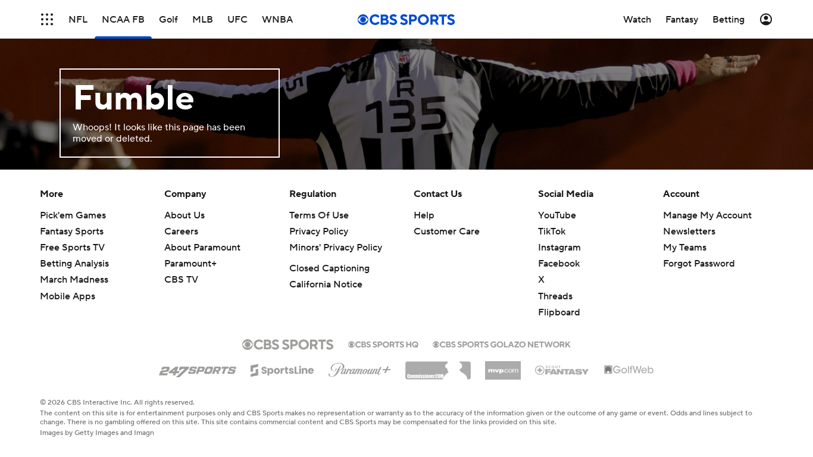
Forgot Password (699, 264)
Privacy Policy (318, 231)
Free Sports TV (72, 247)
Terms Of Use (319, 215)
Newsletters (689, 231)
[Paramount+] (360, 368)
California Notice (325, 284)
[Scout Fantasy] (562, 369)
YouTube (557, 215)
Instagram (559, 247)
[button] (47, 19)
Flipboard (559, 312)
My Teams (684, 247)
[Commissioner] (438, 366)
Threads (555, 296)
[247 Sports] (197, 368)
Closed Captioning (329, 268)
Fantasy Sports (72, 231)
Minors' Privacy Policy (335, 247)
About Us (184, 215)
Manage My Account (707, 215)
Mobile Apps (67, 296)
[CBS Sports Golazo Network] (502, 343)
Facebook (559, 264)
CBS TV (181, 280)
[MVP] (503, 366)
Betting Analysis (74, 264)
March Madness (74, 280)
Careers (181, 231)
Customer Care (447, 231)
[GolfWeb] (629, 370)
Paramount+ (190, 264)
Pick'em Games (73, 215)
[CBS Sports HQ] (383, 343)
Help (424, 215)
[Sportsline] (282, 368)
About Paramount (202, 247)
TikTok (551, 231)
